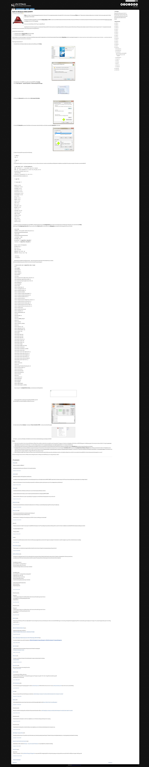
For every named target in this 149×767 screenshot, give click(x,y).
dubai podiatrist (16, 659)
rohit (13, 691)
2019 (116, 33)
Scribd (110, 19)
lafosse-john (15, 502)
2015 (116, 39)
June (117, 62)
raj (13, 537)
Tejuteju (14, 699)
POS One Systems (16, 683)
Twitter (106, 19)
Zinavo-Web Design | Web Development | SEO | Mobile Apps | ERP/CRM (26, 637)
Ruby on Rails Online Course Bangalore (50, 702)
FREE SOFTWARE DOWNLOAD (18, 627)
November (118, 50)
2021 (116, 30)
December (118, 48)
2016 (116, 38)
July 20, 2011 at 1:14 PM (16, 542)
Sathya (14, 462)
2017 (116, 36)
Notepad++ (52, 226)
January (117, 66)
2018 (116, 35)
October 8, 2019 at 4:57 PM (16, 721)
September (118, 57)
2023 (116, 27)
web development (35, 685)
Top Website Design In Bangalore (29, 753)
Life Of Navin (20, 4)
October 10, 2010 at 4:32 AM (17, 470)
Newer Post (15, 762)
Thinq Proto (15, 749)
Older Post (110, 762)
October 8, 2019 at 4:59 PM (16, 729)
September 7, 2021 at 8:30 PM (17, 737)
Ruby (25, 15)
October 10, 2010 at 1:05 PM (17, 484)
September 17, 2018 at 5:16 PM (17, 704)
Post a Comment (16, 759)
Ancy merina (15, 665)
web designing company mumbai (48, 710)
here (33, 33)
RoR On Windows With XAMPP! (22, 11)
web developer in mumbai (59, 710)
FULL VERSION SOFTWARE (29, 631)
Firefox (24, 424)
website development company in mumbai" (55, 693)
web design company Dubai (18, 732)
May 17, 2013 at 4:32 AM (16, 624)
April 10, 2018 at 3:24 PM (16, 679)
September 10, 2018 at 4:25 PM (17, 696)
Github (27, 21)
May (117, 63)
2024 (116, 26)
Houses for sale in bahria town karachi (20, 741)
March (117, 65)
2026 (116, 23)
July (116, 60)
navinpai (14, 474)
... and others (135, 6)
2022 (116, 29)
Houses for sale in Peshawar (33, 743)
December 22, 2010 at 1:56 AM (17, 507)
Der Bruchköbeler (16, 553)
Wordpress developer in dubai (18, 649)
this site (69, 443)
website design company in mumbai (40, 693)
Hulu (108, 19)
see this (36, 21)
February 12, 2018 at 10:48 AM (17, 668)
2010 (116, 47)
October (117, 51)
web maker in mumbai (68, 710)
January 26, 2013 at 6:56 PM (16, 550)
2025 (116, 24)
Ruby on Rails (44, 19)
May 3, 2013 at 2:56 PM (16, 602)
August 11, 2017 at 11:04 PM (16, 652)
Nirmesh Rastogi (16, 545)
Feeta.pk (25, 743)
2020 (116, 32)
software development (57, 685)
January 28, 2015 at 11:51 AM (16, 634)
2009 (116, 68)
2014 (116, 41)
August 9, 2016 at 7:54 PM (16, 642)
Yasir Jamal (15, 645)
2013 (116, 42)
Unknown (14, 618)
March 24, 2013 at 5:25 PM (16, 589)
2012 (116, 44)
